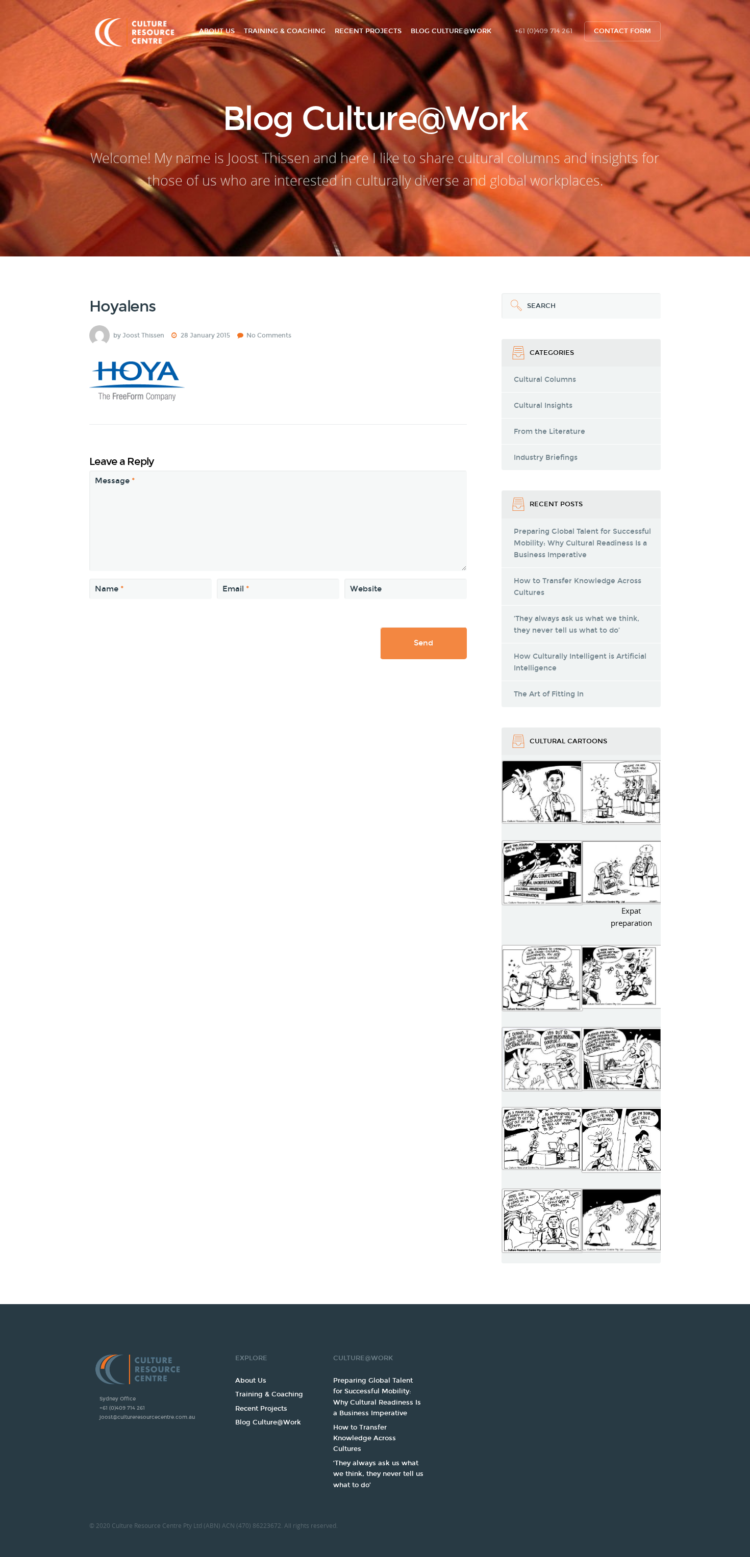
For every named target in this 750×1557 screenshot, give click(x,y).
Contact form (622, 31)
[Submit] (514, 306)
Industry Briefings (546, 457)
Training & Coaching (285, 31)
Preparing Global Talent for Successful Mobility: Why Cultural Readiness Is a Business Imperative (582, 543)
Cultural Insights (543, 405)
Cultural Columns (545, 379)
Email (235, 588)
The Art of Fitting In (549, 694)
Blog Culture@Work (451, 31)
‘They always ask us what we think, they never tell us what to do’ (576, 624)
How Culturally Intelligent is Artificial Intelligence (580, 662)
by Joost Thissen (138, 335)
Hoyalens (122, 306)
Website (366, 588)
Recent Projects (368, 31)
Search (529, 301)
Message (115, 480)
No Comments (268, 335)
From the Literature (549, 431)
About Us (217, 31)
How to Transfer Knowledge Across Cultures (577, 587)
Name (109, 588)
